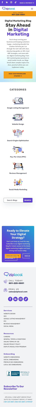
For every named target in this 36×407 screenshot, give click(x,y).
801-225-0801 (18, 14)
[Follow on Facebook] (2, 2)
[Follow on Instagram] (11, 2)
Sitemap (29, 402)
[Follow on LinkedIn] (7, 2)
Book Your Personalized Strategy (17, 75)
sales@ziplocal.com (18, 291)
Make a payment (26, 3)
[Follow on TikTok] (15, 2)
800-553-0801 (20, 402)
